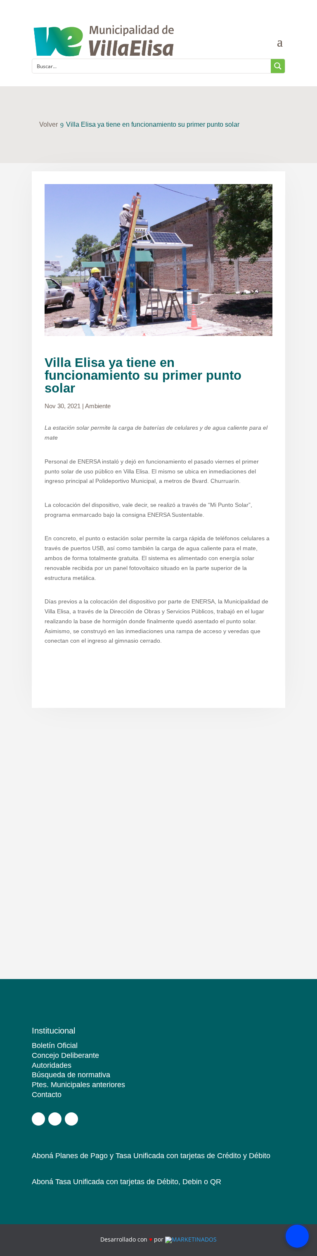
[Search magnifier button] (278, 66)
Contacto (47, 1094)
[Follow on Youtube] (71, 1119)
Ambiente (98, 405)
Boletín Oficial (55, 1045)
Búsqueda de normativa (71, 1075)
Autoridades (51, 1065)
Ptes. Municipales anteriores (78, 1085)
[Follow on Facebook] (38, 1119)
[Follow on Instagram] (55, 1119)
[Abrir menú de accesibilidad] (297, 1236)
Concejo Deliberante (65, 1055)
